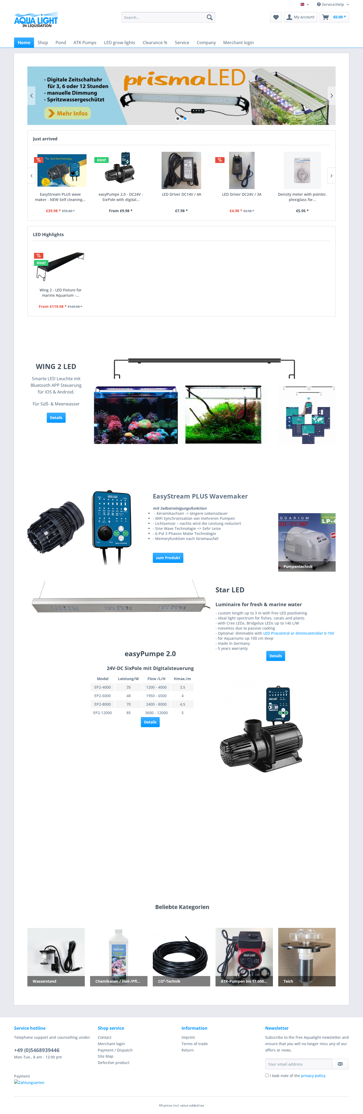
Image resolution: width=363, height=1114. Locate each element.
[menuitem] (168, 17)
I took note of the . (298, 1075)
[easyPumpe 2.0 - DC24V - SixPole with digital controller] (121, 170)
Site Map (105, 1056)
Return (188, 1050)
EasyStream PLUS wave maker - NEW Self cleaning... (60, 197)
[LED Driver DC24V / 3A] (242, 170)
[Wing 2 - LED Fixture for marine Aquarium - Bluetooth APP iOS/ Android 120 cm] (60, 266)
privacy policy (313, 1075)
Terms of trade (195, 1043)
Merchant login (111, 1043)
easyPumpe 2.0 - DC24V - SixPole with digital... (121, 197)
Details (275, 655)
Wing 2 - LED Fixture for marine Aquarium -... (61, 292)
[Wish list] (276, 17)
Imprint (188, 1037)
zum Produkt (168, 557)
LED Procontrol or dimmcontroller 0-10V (298, 633)
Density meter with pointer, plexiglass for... (302, 197)
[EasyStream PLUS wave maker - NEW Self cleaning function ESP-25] (60, 170)
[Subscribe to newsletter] (340, 1064)
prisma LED (181, 95)
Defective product (113, 1062)
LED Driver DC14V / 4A (181, 194)
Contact (104, 1037)
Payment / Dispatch (115, 1050)
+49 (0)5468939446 (37, 1050)
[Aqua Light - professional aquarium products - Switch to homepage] (38, 21)
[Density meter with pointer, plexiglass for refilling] (302, 170)
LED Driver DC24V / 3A (241, 194)
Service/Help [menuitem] (333, 4)
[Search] (209, 17)
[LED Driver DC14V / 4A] (181, 170)
